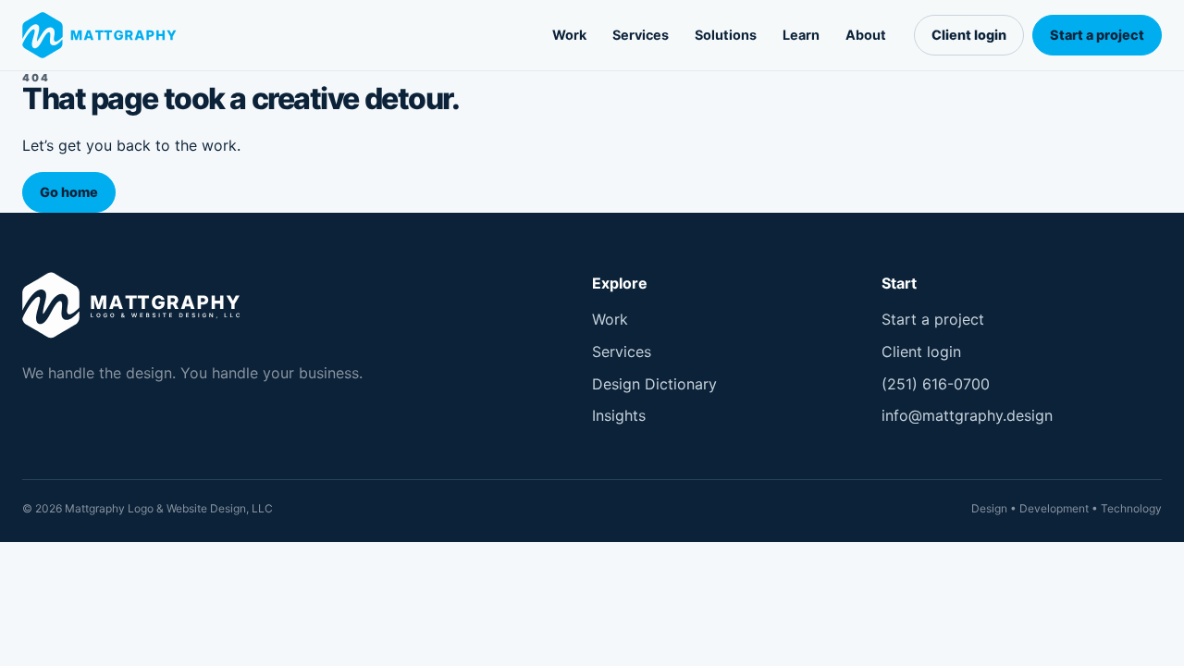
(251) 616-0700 (936, 384)
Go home (69, 192)
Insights (619, 415)
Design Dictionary (654, 384)
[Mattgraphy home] (103, 35)
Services (640, 35)
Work (569, 35)
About (865, 35)
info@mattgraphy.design (967, 415)
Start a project (1097, 35)
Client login (968, 35)
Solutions (726, 35)
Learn (801, 35)
